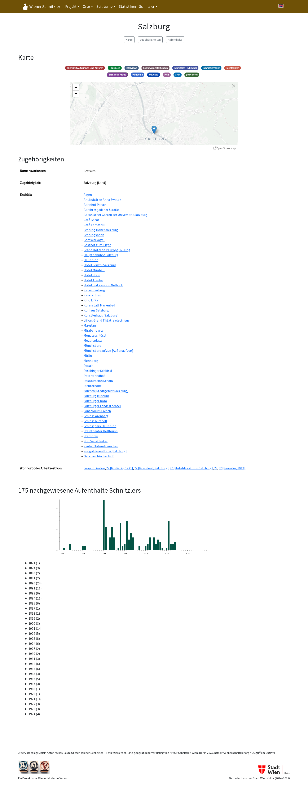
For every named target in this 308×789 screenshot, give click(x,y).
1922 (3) (34, 704)
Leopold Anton (94, 468)
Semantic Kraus (117, 74)
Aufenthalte (175, 40)
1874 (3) (34, 568)
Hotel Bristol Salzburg (100, 265)
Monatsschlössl (95, 335)
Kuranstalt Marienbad (99, 305)
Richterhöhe (93, 386)
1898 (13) (34, 613)
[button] (154, 130)
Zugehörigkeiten (150, 40)
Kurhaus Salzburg (96, 310)
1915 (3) (34, 674)
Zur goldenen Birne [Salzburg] (105, 451)
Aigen (88, 194)
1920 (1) (34, 694)
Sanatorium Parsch (97, 411)
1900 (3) (34, 623)
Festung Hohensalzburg (101, 230)
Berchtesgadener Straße (101, 210)
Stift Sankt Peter (95, 441)
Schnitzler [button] (146, 6)
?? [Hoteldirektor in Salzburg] (191, 468)
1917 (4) (34, 684)
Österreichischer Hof (99, 456)
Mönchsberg (92, 345)
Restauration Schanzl (99, 381)
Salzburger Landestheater (102, 406)
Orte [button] (86, 6)
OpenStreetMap (226, 148)
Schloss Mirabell (95, 421)
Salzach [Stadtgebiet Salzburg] (106, 391)
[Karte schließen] (233, 85)
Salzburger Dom (95, 401)
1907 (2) (34, 648)
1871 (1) (34, 563)
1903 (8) (34, 638)
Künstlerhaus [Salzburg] (101, 315)
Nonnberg (91, 360)
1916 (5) (34, 679)
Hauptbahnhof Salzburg (101, 255)
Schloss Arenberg (96, 416)
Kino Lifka (91, 300)
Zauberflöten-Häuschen (101, 446)
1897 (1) (34, 608)
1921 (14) (34, 699)
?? (215, 468)
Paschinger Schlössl (98, 371)
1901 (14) (34, 628)
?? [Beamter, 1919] (232, 468)
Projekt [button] (70, 6)
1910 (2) (34, 653)
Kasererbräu (92, 295)
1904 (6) (34, 643)
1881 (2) (34, 578)
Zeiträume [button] (104, 6)
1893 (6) (34, 593)
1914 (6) (34, 669)
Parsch (88, 365)
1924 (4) (34, 714)
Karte (129, 40)
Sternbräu (91, 436)
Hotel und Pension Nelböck (103, 285)
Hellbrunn (91, 260)
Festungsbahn (94, 235)
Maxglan (90, 325)
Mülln (88, 355)
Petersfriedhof (94, 376)
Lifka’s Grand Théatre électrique (106, 320)
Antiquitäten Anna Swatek (102, 199)
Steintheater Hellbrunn (101, 431)
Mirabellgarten (94, 330)
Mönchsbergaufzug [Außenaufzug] (108, 350)
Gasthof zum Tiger (97, 245)
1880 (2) (34, 573)
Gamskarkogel (94, 240)
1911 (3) (34, 659)
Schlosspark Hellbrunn (100, 426)
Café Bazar (91, 220)
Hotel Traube (93, 280)
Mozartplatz (93, 340)
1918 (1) (34, 689)
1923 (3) (34, 709)
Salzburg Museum (96, 396)
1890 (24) (34, 583)
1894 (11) (34, 598)
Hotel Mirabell (94, 270)
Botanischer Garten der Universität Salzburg (115, 215)
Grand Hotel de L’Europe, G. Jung (107, 250)
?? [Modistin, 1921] (119, 468)
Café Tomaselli (94, 225)
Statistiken (127, 6)
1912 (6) (34, 664)
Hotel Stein (92, 275)
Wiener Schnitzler (44, 6)
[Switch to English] (281, 5)
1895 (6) (34, 603)
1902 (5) (34, 633)
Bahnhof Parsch (95, 204)
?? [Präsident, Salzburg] (152, 468)
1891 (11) (34, 588)
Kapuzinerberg (94, 290)
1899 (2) (34, 618)
